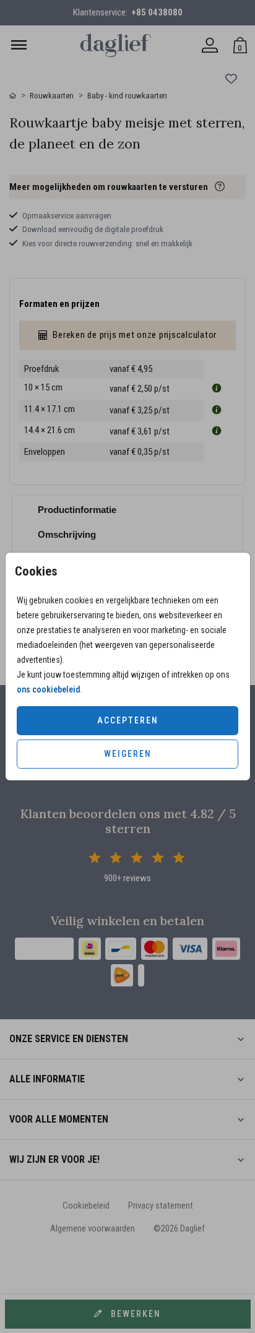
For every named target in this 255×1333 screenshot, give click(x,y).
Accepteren (127, 720)
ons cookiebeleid (48, 689)
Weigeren (128, 754)
